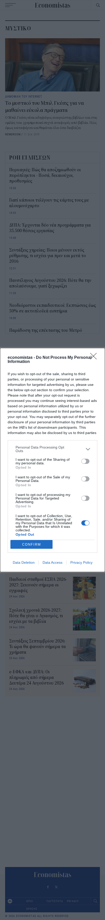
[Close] (95, 358)
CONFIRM (31, 544)
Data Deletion (24, 562)
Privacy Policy (81, 562)
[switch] (85, 461)
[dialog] (52, 460)
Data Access (52, 562)
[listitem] (52, 449)
